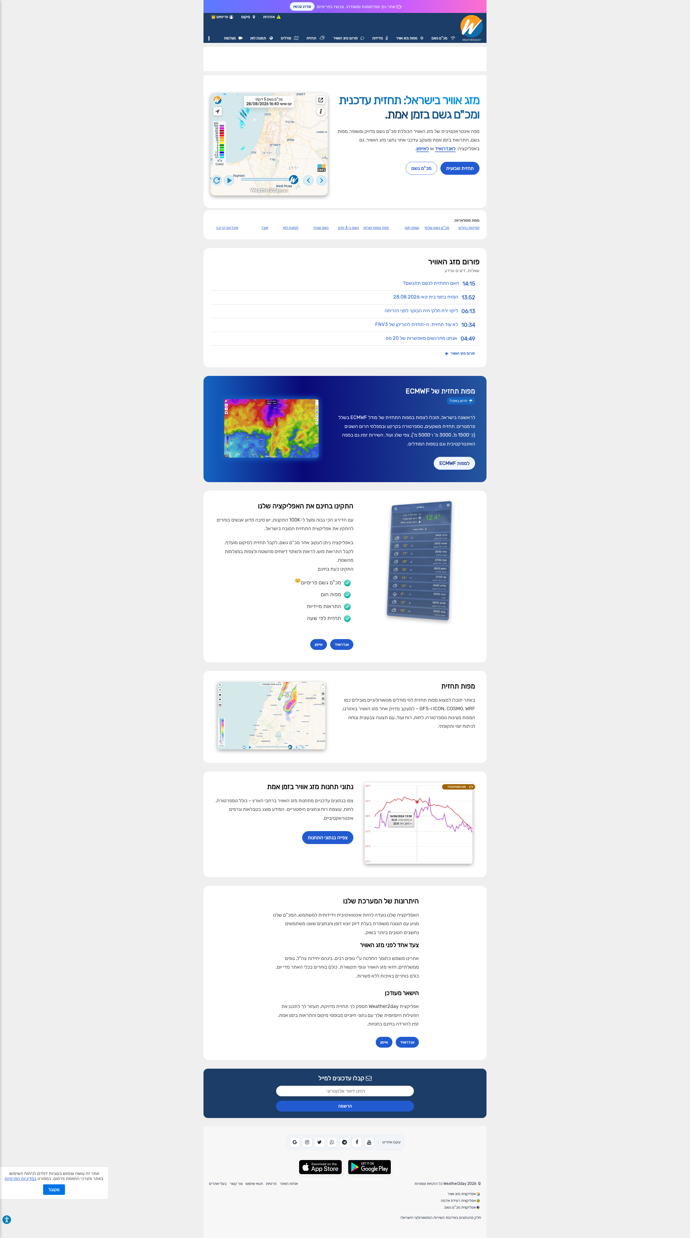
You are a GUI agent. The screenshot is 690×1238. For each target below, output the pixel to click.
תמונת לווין (258, 38)
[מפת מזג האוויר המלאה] (320, 100)
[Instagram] (307, 1142)
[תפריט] (209, 38)
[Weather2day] (217, 100)
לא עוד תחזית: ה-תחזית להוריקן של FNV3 (416, 324)
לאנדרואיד (445, 149)
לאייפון (422, 149)
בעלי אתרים (218, 1183)
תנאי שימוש (254, 1183)
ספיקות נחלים (468, 227)
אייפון (318, 644)
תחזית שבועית (460, 168)
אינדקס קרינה (227, 227)
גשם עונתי (321, 227)
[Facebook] (357, 1142)
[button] (248, 17)
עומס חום (412, 227)
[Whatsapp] (332, 1142)
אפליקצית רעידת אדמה (459, 1200)
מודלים (286, 38)
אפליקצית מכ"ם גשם (460, 1207)
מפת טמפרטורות (376, 227)
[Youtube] (369, 1142)
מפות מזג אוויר (407, 38)
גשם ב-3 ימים (348, 227)
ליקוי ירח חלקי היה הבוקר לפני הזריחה (421, 310)
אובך (264, 227)
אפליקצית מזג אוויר (462, 1194)
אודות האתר (289, 1183)
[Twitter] (320, 1142)
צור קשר (236, 1183)
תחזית (311, 38)
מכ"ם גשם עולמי (437, 227)
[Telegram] (344, 1142)
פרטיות (271, 1183)
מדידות (377, 38)
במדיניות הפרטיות (20, 1178)
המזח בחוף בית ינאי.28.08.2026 (425, 297)
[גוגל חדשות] (295, 1142)
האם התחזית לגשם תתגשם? (431, 283)
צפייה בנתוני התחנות (328, 838)
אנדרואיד (342, 644)
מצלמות (230, 38)
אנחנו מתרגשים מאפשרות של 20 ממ (421, 338)
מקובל (54, 1189)
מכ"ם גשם (440, 38)
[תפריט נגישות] (7, 1220)
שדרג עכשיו (302, 6)
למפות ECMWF (454, 463)
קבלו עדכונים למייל (342, 1078)
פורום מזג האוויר (345, 38)
